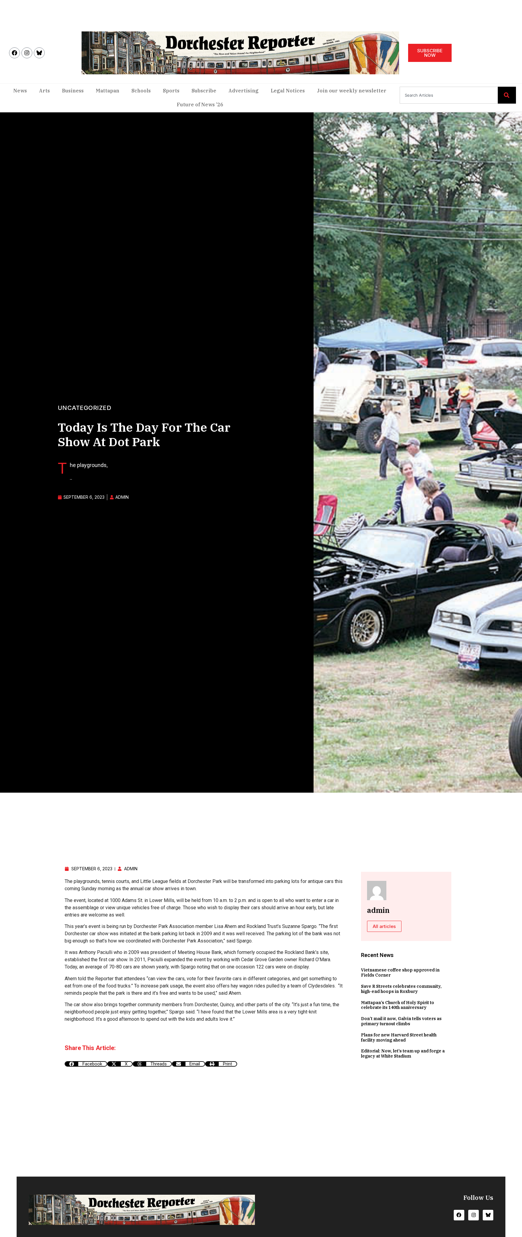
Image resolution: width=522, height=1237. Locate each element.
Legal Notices (288, 91)
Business (73, 91)
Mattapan (107, 91)
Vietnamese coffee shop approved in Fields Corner (400, 972)
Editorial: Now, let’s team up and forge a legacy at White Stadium (403, 1053)
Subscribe (204, 91)
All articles (384, 926)
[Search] (507, 95)
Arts (44, 91)
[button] (86, 1064)
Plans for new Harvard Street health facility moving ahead (399, 1037)
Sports (171, 91)
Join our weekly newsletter (351, 91)
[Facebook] (14, 52)
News (20, 91)
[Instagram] (26, 52)
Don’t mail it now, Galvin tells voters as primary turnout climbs (401, 1021)
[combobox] (449, 95)
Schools (141, 91)
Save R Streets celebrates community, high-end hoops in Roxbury (401, 989)
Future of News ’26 (200, 104)
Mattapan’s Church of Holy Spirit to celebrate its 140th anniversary (397, 1005)
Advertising (243, 91)
